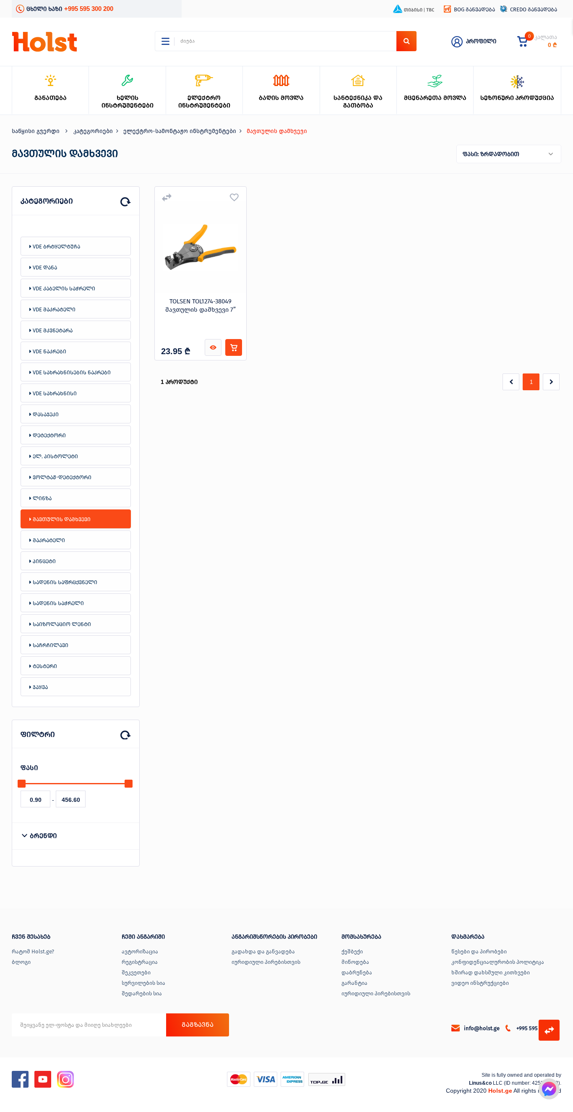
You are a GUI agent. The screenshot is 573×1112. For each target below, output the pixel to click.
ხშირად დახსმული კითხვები (490, 972)
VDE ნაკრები (48, 351)
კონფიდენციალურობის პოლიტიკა (497, 962)
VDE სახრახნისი (54, 393)
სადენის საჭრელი (57, 603)
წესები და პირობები (479, 951)
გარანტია (354, 983)
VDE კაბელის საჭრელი (63, 288)
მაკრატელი (48, 540)
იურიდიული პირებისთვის (266, 962)
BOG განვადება (474, 9)
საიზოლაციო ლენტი (61, 624)
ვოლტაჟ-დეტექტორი (61, 477)
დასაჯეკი (45, 414)
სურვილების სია (143, 983)
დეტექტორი (48, 435)
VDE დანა (44, 267)
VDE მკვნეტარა (52, 330)
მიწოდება (355, 962)
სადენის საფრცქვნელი (64, 582)
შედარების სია (142, 993)
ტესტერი (44, 666)
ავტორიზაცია (140, 951)
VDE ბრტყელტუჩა (55, 246)
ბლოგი (21, 962)
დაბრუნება (356, 972)
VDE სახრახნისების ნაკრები (71, 372)
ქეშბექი (352, 951)
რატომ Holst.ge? (33, 951)
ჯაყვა (39, 687)
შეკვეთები (136, 972)
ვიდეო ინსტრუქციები (480, 983)
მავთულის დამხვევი (61, 519)
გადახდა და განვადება (263, 951)
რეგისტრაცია (140, 962)
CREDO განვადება (533, 9)
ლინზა (41, 498)
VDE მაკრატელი (53, 309)
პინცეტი (43, 561)
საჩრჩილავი (49, 645)
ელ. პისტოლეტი (54, 456)
